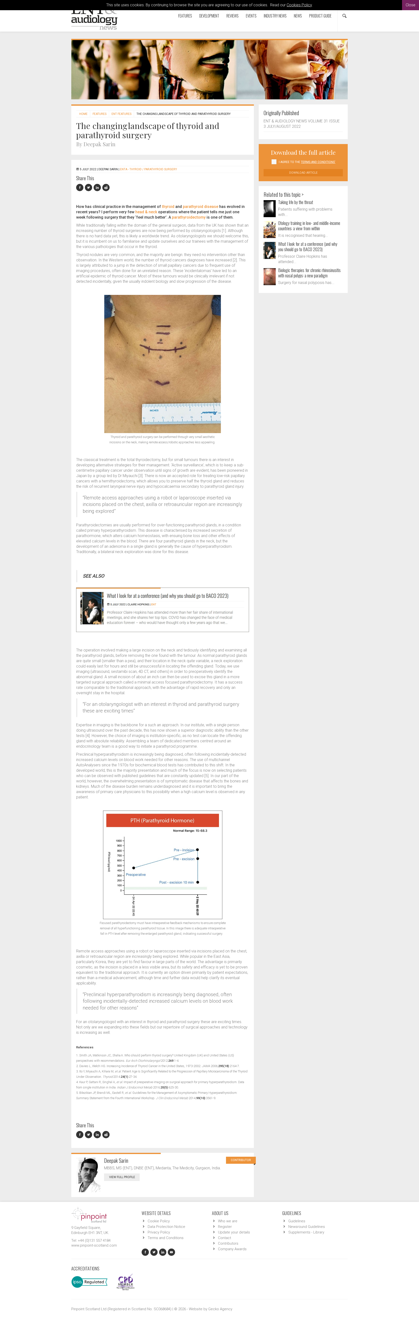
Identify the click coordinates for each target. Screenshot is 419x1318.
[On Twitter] (89, 187)
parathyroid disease (200, 206)
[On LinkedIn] (98, 187)
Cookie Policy (159, 1221)
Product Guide (320, 16)
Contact (224, 1238)
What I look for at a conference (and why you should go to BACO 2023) (307, 246)
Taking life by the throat (295, 202)
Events (251, 16)
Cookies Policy (299, 5)
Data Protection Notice (166, 1226)
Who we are (227, 1221)
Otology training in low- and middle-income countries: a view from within (309, 225)
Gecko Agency (220, 1309)
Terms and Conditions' (318, 162)
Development (209, 16)
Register (225, 1226)
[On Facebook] (80, 187)
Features (185, 16)
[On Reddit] (106, 187)
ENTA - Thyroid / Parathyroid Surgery (148, 169)
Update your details (234, 1232)
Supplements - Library (306, 1232)
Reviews (232, 16)
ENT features (121, 114)
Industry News (275, 16)
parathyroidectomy (189, 217)
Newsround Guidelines (306, 1226)
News (298, 16)
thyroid (168, 206)
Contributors (228, 1243)
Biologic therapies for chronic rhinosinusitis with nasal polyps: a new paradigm (309, 273)
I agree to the (307, 162)
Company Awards (232, 1249)
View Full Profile (122, 1177)
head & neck (146, 212)
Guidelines (296, 1221)
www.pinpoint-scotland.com (94, 1245)
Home (83, 114)
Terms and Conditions (166, 1238)
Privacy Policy (159, 1232)
